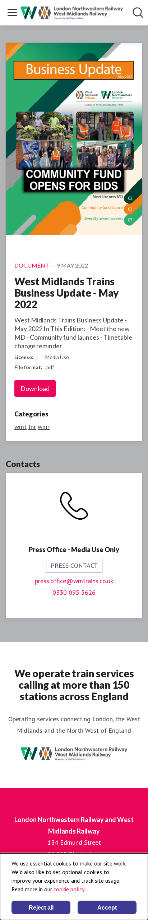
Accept (107, 908)
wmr (44, 427)
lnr (32, 427)
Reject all (41, 908)
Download (35, 388)
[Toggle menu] (12, 12)
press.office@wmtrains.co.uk (74, 581)
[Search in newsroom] (138, 12)
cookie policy (69, 889)
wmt (20, 427)
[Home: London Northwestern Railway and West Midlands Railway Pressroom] (72, 12)
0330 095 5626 (74, 592)
